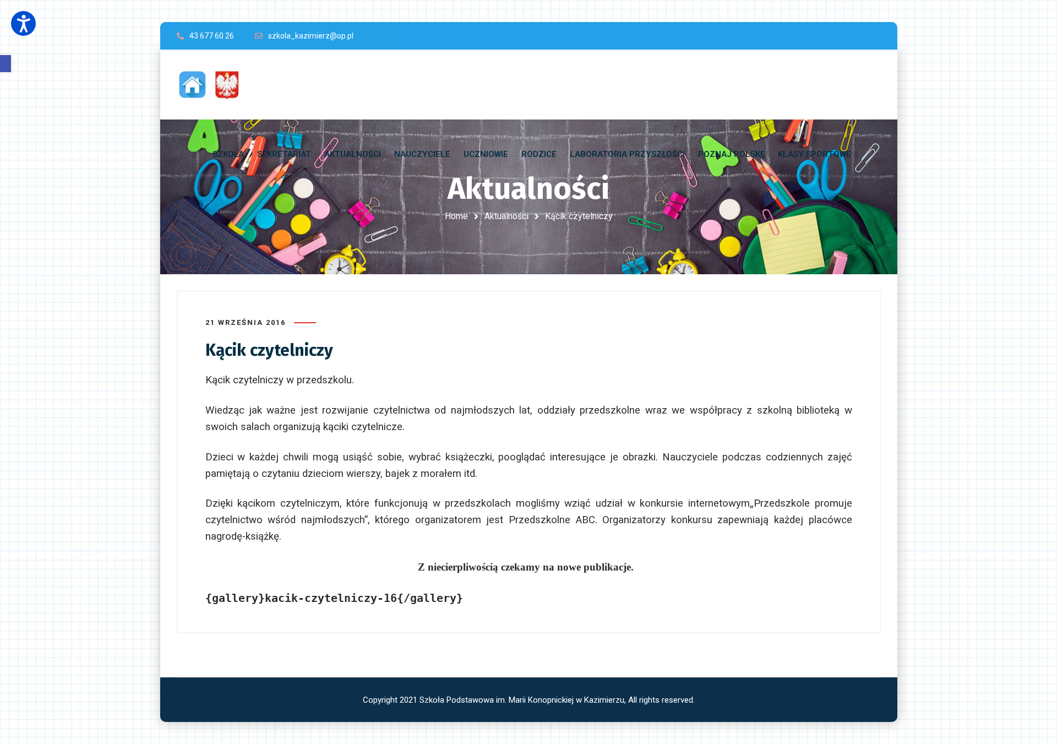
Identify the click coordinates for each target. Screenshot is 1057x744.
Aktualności (506, 216)
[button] (5, 63)
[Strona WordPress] (214, 84)
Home (456, 216)
